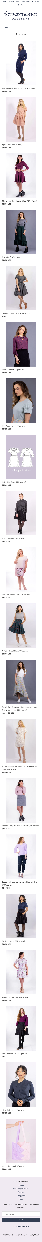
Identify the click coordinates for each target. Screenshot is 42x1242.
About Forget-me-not (21, 1189)
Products (21, 34)
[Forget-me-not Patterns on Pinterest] (23, 1226)
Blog (17, 1)
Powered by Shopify (33, 1235)
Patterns (11, 1)
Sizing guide (21, 1196)
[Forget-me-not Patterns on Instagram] (27, 1226)
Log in (28, 1)
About (22, 1)
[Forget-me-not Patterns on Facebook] (15, 1226)
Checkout (21, 5)
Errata (21, 1199)
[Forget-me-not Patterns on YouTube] (19, 1226)
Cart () (36, 1)
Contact (21, 1192)
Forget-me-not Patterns (16, 1235)
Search (21, 1185)
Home (5, 1)
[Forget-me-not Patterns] (21, 16)
